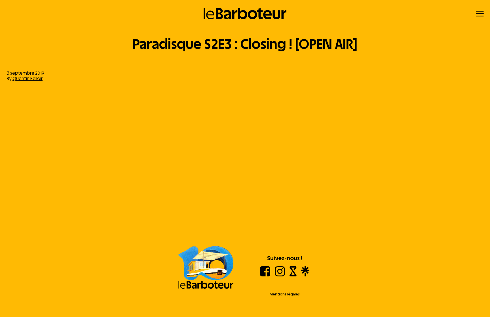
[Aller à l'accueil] (205, 268)
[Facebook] (265, 275)
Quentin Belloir (27, 78)
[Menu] (480, 14)
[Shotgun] (293, 275)
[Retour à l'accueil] (245, 13)
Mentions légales (285, 294)
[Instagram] (280, 275)
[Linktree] (305, 275)
